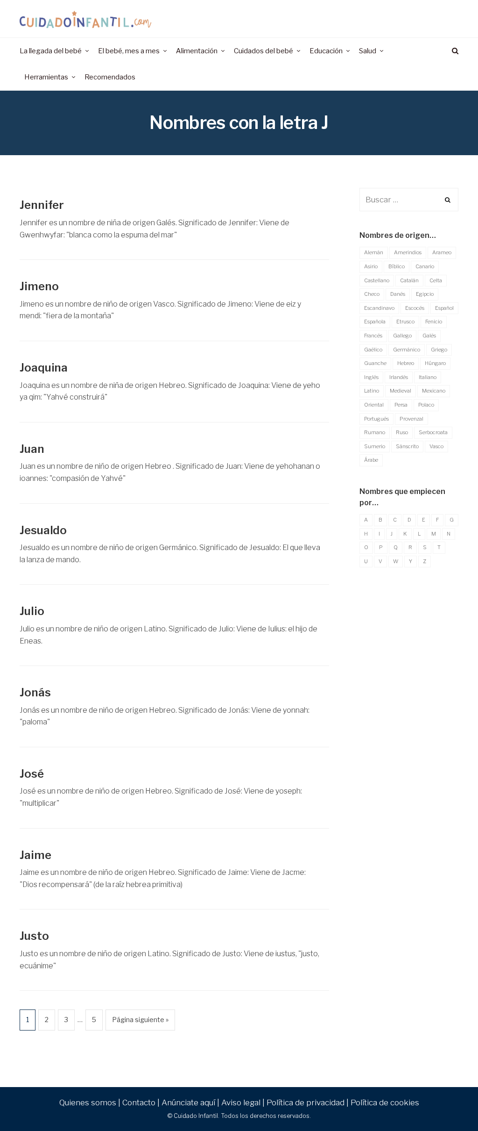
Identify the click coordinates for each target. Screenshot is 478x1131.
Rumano (374, 432)
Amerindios (408, 252)
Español (444, 308)
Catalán (409, 280)
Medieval (400, 390)
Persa (401, 404)
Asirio (371, 266)
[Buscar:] (409, 200)
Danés (397, 294)
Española (375, 321)
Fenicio (433, 321)
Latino (371, 390)
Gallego (402, 335)
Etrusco (405, 321)
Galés (429, 335)
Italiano (427, 377)
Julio (32, 611)
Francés (373, 335)
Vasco (436, 446)
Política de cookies (385, 1102)
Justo (34, 936)
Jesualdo (43, 530)
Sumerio (374, 446)
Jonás (35, 692)
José (32, 773)
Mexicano (433, 390)
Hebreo (405, 363)
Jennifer (42, 205)
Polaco (426, 404)
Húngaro (435, 363)
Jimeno (39, 286)
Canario (424, 266)
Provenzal (411, 418)
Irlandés (398, 377)
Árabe (371, 460)
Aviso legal (240, 1102)
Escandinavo (379, 308)
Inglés (371, 377)
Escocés (414, 308)
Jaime (35, 855)
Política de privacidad (305, 1102)
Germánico (406, 349)
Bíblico (396, 266)
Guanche (375, 363)
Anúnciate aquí (188, 1102)
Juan (32, 449)
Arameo (441, 252)
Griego (439, 349)
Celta (435, 280)
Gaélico (373, 349)
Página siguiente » (140, 1020)
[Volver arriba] (448, 1103)
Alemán (373, 252)
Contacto (138, 1102)
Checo (372, 294)
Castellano (376, 280)
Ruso (402, 432)
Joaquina (44, 367)
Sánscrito (407, 446)
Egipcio (425, 294)
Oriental (374, 404)
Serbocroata (433, 432)
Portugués (376, 418)
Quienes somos (87, 1102)
